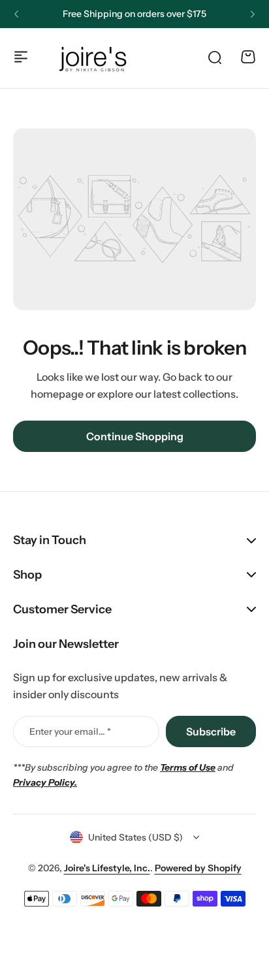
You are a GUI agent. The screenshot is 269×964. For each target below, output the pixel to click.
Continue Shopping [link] (134, 436)
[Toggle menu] (21, 56)
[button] (16, 14)
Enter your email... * (70, 731)
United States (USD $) (135, 837)
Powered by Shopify (198, 868)
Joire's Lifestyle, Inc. (107, 868)
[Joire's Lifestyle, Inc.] (95, 56)
